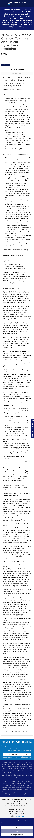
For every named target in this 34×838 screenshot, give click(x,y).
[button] (2, 3)
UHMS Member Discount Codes (18, 754)
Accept (17, 827)
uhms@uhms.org (19, 816)
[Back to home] (17, 3)
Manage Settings (17, 835)
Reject (17, 831)
